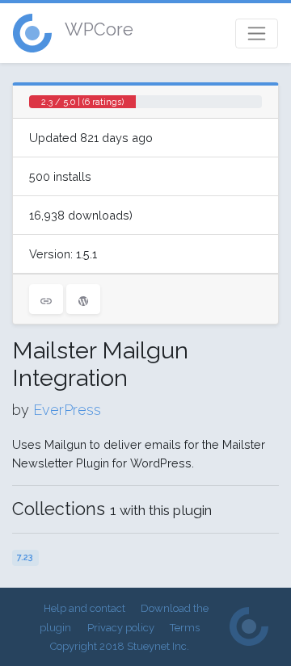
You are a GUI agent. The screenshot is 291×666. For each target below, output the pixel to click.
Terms (185, 628)
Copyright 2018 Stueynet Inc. (119, 646)
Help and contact (84, 608)
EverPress (67, 409)
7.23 (25, 557)
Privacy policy (120, 628)
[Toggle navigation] (256, 33)
